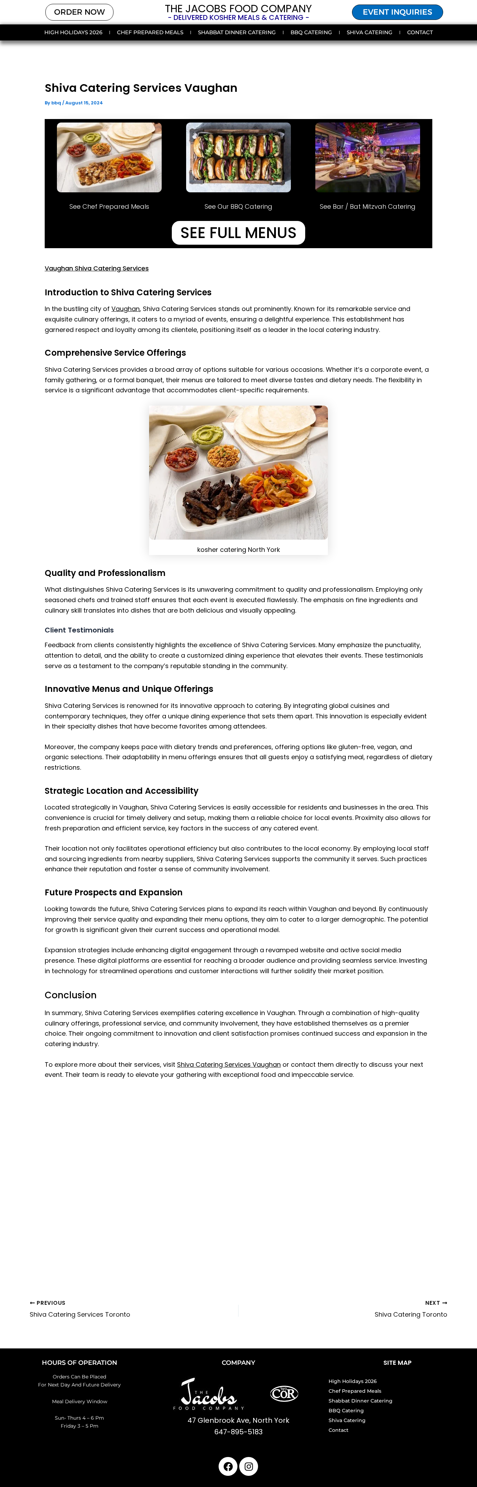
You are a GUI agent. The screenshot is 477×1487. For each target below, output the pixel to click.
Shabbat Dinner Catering (237, 32)
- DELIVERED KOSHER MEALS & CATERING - (238, 17)
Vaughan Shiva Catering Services (97, 268)
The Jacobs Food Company (238, 8)
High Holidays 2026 (73, 32)
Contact (420, 32)
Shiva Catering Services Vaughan (229, 1064)
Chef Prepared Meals (150, 32)
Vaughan (125, 308)
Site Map (397, 1362)
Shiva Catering (369, 32)
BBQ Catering (311, 32)
